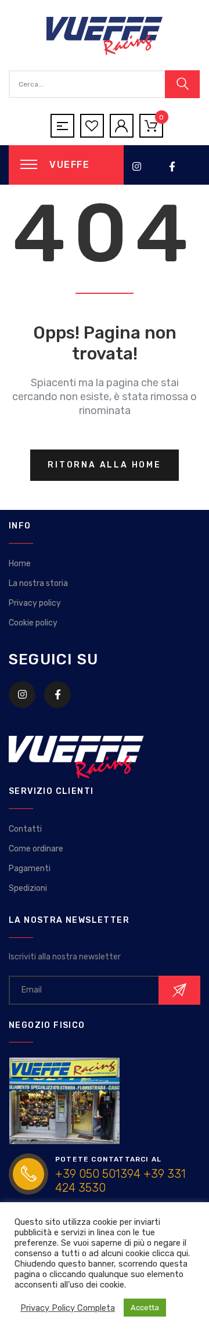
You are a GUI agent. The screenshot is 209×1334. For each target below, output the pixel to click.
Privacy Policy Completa (67, 1308)
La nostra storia (38, 583)
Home (20, 564)
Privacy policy (35, 603)
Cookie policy (33, 623)
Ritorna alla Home (104, 465)
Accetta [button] (145, 1307)
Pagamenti (30, 868)
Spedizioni (28, 888)
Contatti (25, 829)
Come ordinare (36, 849)
